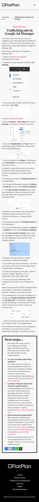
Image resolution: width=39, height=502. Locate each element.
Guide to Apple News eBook (24, 429)
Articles (20, 484)
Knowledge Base (20, 489)
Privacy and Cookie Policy (27, 497)
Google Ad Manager (15, 118)
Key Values (20, 124)
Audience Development (20, 481)
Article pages (21, 427)
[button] (34, 4)
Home (19, 475)
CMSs (19, 487)
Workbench (15, 57)
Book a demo (20, 478)
